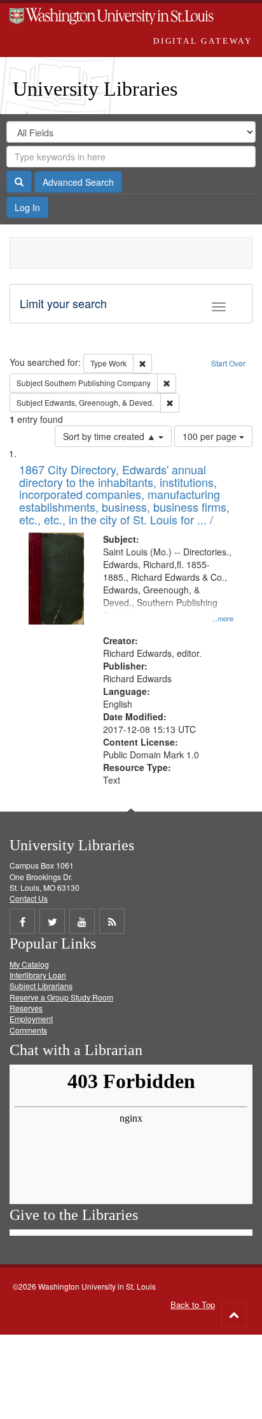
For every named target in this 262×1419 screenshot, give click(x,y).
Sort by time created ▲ (110, 436)
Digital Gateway (202, 41)
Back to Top (192, 1305)
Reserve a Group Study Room (61, 997)
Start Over (228, 363)
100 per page (211, 436)
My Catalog (29, 964)
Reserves (26, 1007)
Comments (28, 1030)
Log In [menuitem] (27, 207)
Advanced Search (78, 182)
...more (222, 618)
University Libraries (95, 88)
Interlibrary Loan (38, 974)
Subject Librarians (41, 985)
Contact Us (29, 898)
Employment (31, 1018)
